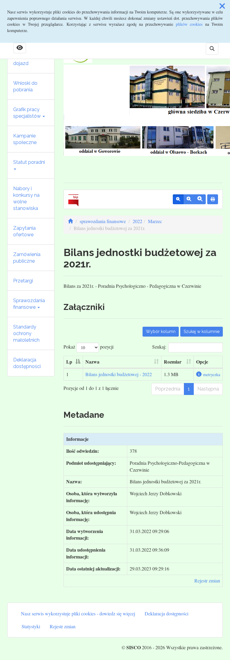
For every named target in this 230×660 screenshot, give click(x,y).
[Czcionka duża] (200, 199)
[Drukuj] (212, 199)
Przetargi (23, 281)
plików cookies (189, 24)
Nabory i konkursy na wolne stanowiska (26, 198)
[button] (222, 6)
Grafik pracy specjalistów (27, 113)
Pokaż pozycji (88, 346)
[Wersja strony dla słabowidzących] (19, 48)
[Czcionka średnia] (188, 199)
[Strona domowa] (70, 221)
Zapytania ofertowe (24, 231)
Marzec (155, 221)
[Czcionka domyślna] (178, 199)
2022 (137, 221)
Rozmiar (172, 361)
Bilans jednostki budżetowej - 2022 (118, 374)
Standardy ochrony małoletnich (26, 333)
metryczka (211, 374)
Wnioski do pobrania (25, 86)
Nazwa (92, 361)
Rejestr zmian (207, 580)
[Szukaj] (212, 49)
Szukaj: (159, 346)
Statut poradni (29, 162)
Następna (208, 389)
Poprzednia (167, 389)
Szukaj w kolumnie (202, 331)
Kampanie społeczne (25, 139)
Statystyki (31, 626)
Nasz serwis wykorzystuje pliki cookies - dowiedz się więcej (78, 613)
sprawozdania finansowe (103, 221)
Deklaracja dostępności (27, 363)
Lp (69, 361)
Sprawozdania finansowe (29, 304)
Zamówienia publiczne (26, 258)
